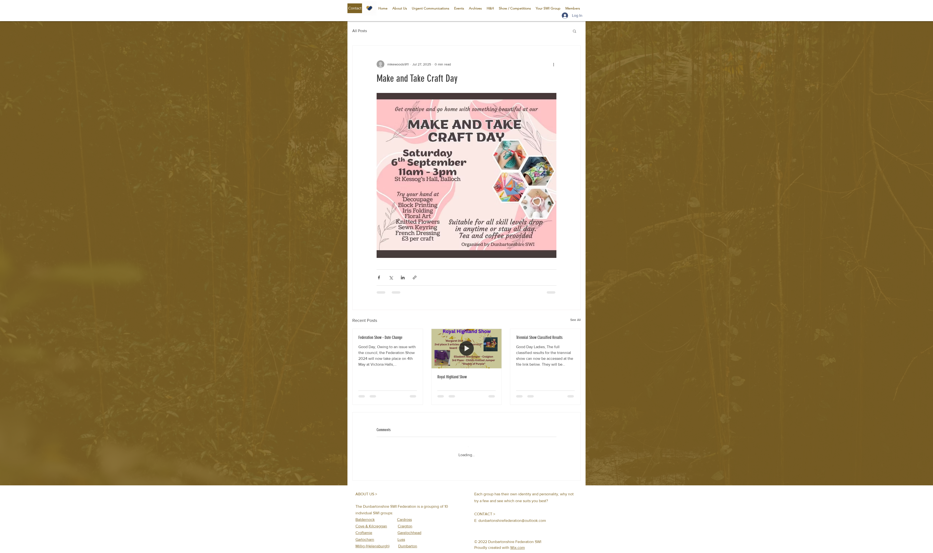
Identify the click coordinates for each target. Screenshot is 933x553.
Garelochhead (409, 529)
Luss (401, 536)
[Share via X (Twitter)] (391, 277)
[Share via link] (414, 277)
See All (575, 320)
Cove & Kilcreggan (371, 522)
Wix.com (517, 544)
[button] (354, 8)
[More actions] (553, 64)
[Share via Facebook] (379, 277)
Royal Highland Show (452, 377)
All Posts (359, 31)
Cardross (404, 516)
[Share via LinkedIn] (402, 277)
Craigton (405, 522)
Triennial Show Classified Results (539, 337)
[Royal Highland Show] (467, 348)
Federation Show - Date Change (380, 337)
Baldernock (365, 516)
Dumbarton (407, 542)
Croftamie (363, 529)
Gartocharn (364, 536)
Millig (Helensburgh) (372, 542)
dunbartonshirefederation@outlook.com (512, 517)
